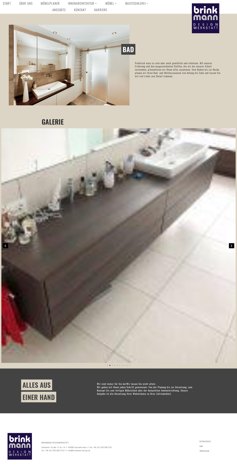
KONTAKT (80, 10)
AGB (201, 446)
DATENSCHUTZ (205, 441)
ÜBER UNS (26, 3)
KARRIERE (100, 10)
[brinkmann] (205, 18)
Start (7, 3)
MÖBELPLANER (50, 3)
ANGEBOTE (59, 10)
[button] (107, 365)
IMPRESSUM (204, 451)
